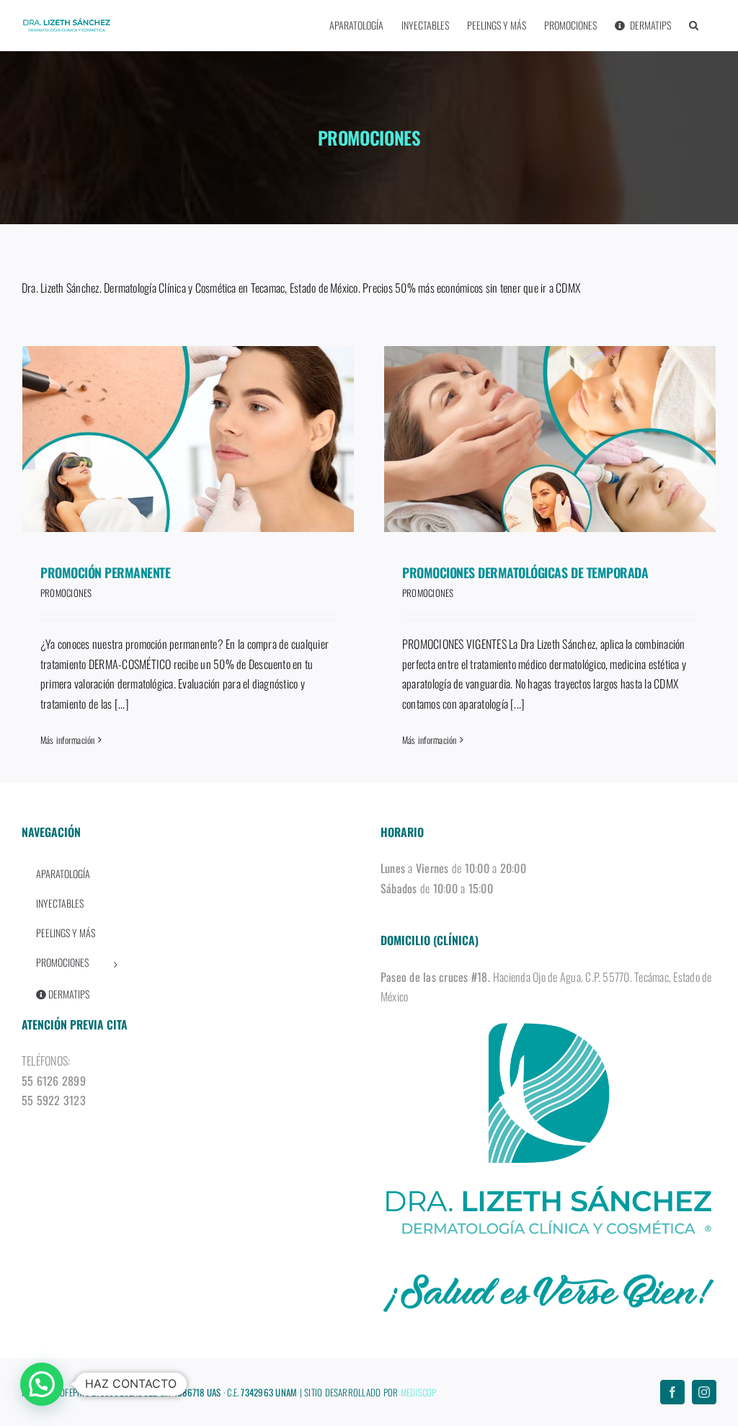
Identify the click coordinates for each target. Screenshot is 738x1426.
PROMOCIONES (66, 592)
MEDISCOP (419, 1392)
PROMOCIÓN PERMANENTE (105, 572)
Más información (67, 739)
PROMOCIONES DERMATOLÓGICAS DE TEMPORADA (525, 572)
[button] (693, 25)
